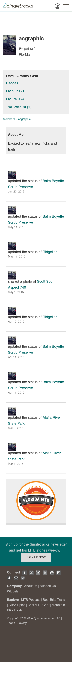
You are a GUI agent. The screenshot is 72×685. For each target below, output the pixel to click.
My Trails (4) (16, 98)
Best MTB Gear (38, 604)
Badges (12, 82)
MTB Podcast (30, 599)
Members (9, 119)
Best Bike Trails (54, 599)
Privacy (22, 623)
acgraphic (24, 119)
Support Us (48, 585)
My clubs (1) (16, 90)
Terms (11, 623)
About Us (30, 585)
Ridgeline (50, 251)
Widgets (13, 591)
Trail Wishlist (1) (18, 106)
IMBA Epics (17, 604)
